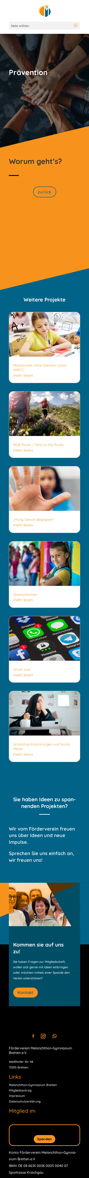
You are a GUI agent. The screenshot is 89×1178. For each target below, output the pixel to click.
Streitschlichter (25, 594)
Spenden (44, 1139)
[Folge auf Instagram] (43, 1036)
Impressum (17, 1096)
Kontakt (25, 992)
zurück (44, 192)
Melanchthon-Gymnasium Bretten (33, 1085)
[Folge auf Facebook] (33, 1036)
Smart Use (21, 669)
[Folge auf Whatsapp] (54, 1036)
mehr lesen (23, 375)
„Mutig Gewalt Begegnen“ (33, 519)
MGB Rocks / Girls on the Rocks (38, 444)
